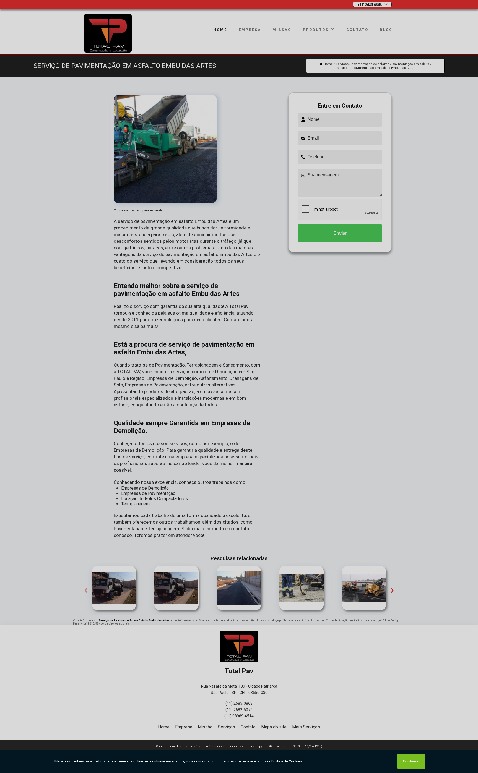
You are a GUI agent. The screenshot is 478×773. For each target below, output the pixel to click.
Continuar (411, 761)
